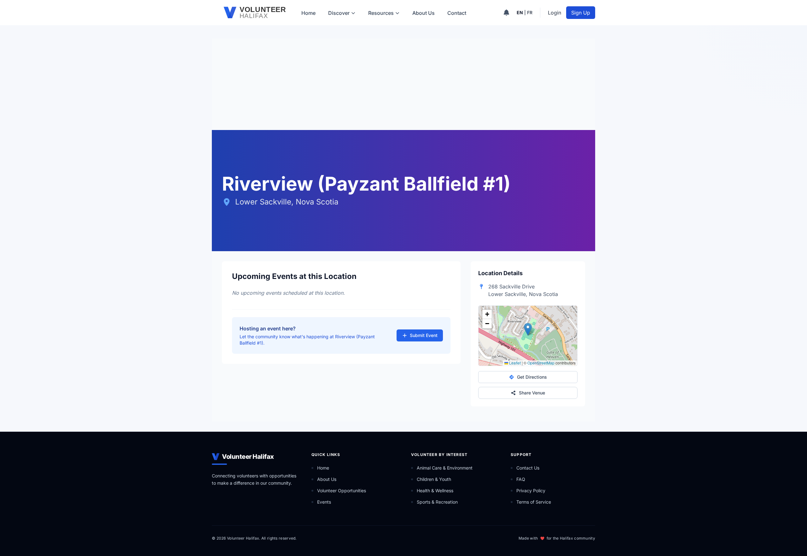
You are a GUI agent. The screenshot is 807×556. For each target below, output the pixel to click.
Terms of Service (533, 502)
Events (324, 502)
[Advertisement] (403, 82)
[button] (528, 329)
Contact (456, 13)
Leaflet (514, 362)
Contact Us (527, 467)
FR (529, 12)
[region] (528, 335)
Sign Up (580, 12)
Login (554, 12)
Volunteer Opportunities (341, 490)
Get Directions (532, 377)
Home (308, 13)
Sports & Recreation (437, 502)
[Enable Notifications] (506, 13)
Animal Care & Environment (445, 467)
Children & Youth (434, 479)
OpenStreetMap (540, 362)
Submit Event (424, 335)
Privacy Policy (530, 490)
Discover (339, 13)
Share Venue (532, 392)
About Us (423, 13)
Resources (381, 13)
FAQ (520, 479)
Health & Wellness (435, 490)
